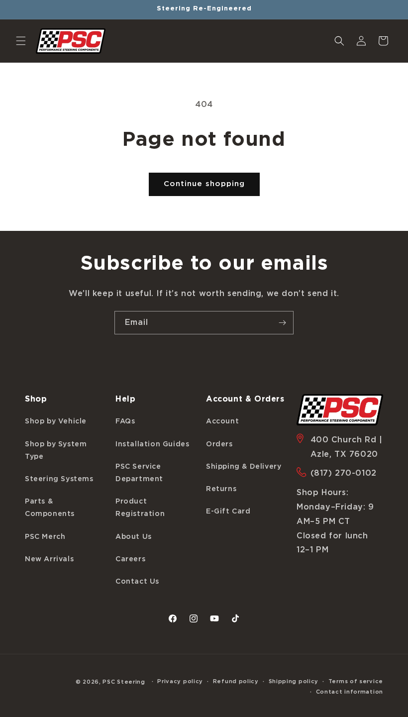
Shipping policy (294, 681)
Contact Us (137, 581)
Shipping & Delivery (243, 466)
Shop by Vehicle (56, 421)
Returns (221, 489)
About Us (133, 536)
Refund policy (236, 681)
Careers (130, 559)
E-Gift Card (228, 511)
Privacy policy (180, 681)
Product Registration (140, 507)
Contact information (349, 692)
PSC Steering (123, 682)
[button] (21, 41)
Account (222, 421)
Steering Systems (59, 479)
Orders (219, 444)
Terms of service (355, 681)
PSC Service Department (139, 473)
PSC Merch (45, 536)
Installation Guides (152, 444)
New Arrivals (49, 559)
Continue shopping (204, 184)
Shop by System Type (56, 450)
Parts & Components (50, 507)
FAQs (125, 421)
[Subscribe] (282, 322)
